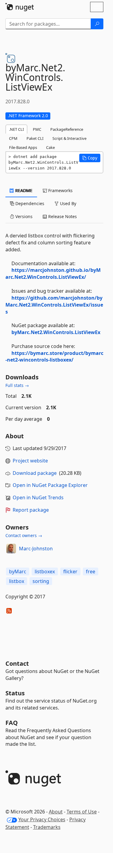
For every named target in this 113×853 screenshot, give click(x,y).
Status (15, 693)
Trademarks (47, 827)
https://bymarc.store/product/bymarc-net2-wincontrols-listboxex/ (54, 356)
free (90, 571)
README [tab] (23, 190)
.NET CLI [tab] (16, 129)
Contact (17, 663)
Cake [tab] (50, 147)
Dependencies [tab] (29, 203)
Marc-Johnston (36, 548)
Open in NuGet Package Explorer (50, 485)
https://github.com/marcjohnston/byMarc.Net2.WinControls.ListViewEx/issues (54, 305)
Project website (30, 460)
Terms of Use (82, 811)
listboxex (45, 571)
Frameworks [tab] (60, 190)
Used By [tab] (67, 203)
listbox (16, 581)
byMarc (17, 571)
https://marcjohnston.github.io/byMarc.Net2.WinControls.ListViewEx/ (53, 273)
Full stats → (17, 385)
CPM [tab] (13, 138)
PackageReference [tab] (66, 129)
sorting (41, 581)
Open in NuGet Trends (38, 497)
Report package (31, 510)
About (56, 811)
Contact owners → (23, 535)
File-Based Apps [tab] (23, 147)
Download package (35, 473)
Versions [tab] (23, 216)
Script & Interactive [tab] (69, 138)
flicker (70, 571)
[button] (89, 158)
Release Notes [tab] (62, 216)
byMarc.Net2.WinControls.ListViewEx (55, 332)
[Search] (97, 23)
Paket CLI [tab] (35, 138)
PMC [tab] (37, 129)
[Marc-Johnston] (11, 548)
